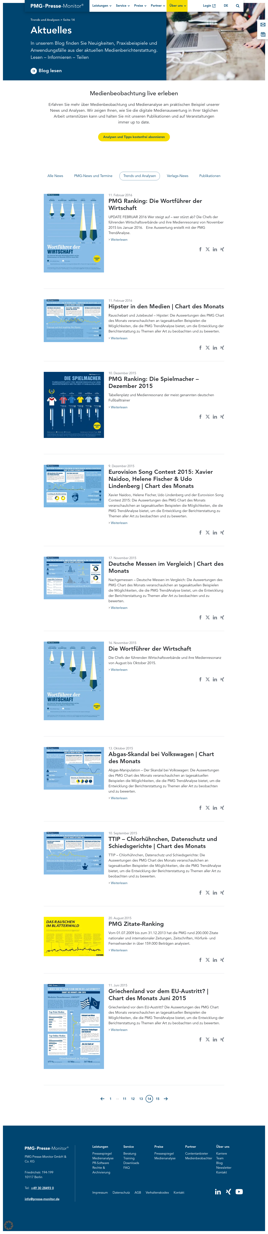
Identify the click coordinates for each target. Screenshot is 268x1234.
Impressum (100, 1192)
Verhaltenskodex (157, 1192)
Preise (138, 5)
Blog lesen (50, 71)
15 (158, 1099)
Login (207, 5)
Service (121, 5)
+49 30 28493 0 (42, 1188)
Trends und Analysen (45, 20)
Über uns (176, 5)
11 (125, 1099)
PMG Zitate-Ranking (136, 924)
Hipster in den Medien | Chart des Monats (166, 307)
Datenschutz (121, 1192)
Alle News (55, 176)
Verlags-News (177, 176)
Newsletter (223, 1168)
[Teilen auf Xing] (222, 249)
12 (134, 1099)
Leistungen (100, 5)
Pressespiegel (102, 1153)
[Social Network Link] (218, 1194)
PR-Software (100, 1163)
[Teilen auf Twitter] (208, 249)
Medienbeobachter (198, 1158)
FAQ (126, 1168)
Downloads (131, 1163)
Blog (219, 1163)
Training (129, 1158)
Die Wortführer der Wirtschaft (149, 649)
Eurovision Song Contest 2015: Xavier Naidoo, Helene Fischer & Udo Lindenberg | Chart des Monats (160, 479)
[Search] (237, 6)
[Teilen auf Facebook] (200, 249)
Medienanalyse (103, 1158)
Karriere (221, 1153)
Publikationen (210, 176)
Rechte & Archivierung (101, 1170)
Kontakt (221, 1172)
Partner (156, 5)
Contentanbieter (196, 1153)
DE (226, 5)
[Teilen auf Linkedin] (215, 249)
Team (220, 1158)
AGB (138, 1192)
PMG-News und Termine (93, 176)
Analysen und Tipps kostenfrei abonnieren (134, 137)
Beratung (129, 1153)
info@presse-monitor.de (42, 1199)
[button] (102, 1098)
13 (142, 1099)
